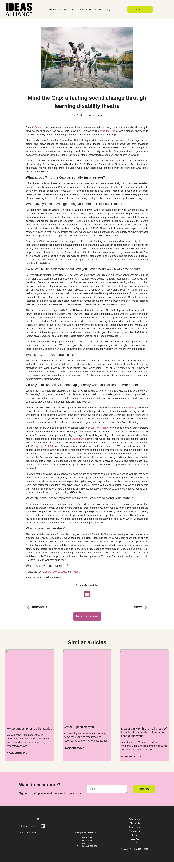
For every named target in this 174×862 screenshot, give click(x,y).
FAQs (108, 9)
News (98, 9)
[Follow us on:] (42, 826)
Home (52, 9)
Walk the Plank (99, 427)
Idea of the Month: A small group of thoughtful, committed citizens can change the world (144, 732)
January (39, 127)
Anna (97, 317)
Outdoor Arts (79, 438)
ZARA (117, 160)
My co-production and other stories (29, 728)
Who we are (134, 819)
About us (65, 9)
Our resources (134, 827)
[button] (87, 594)
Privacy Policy (135, 839)
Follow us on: (28, 826)
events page (59, 571)
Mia (123, 321)
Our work (82, 9)
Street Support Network (79, 727)
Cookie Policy (134, 843)
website (47, 571)
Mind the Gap (107, 131)
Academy (131, 407)
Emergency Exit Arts (42, 446)
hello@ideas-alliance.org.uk (87, 833)
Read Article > (17, 753)
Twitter (75, 571)
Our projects (134, 831)
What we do (135, 823)
